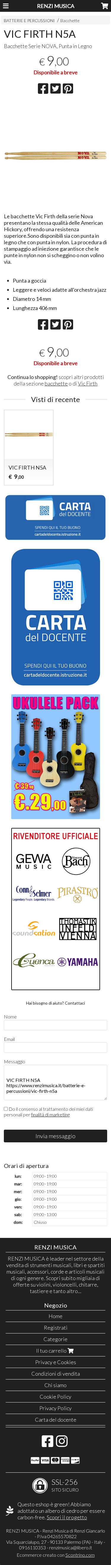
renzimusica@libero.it (70, 1547)
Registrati (55, 1327)
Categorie (55, 1339)
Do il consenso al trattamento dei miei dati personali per (48, 1111)
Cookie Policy (55, 1396)
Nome (10, 1016)
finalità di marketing (50, 1114)
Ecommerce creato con (56, 1555)
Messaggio (14, 1061)
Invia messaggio (55, 1135)
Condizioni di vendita (55, 1373)
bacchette (56, 383)
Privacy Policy (55, 1408)
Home (55, 1316)
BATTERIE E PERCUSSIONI (29, 20)
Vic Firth (87, 383)
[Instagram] (61, 1444)
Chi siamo (55, 1385)
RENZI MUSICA (55, 6)
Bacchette (70, 20)
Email (9, 1039)
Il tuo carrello (51, 1350)
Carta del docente (55, 1419)
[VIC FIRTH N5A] (55, 155)
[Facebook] (47, 1444)
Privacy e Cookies (55, 1362)
